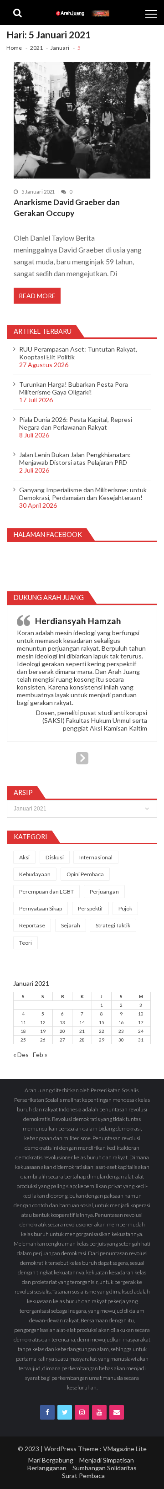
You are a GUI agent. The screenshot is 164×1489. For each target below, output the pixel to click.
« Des (21, 1054)
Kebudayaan (35, 874)
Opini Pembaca (85, 874)
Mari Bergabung (50, 1460)
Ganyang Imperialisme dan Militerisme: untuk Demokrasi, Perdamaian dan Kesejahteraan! (83, 493)
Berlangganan (47, 1468)
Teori (25, 942)
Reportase (32, 925)
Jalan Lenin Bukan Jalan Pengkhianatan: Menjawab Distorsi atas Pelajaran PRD (75, 458)
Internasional (96, 857)
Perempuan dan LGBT (46, 891)
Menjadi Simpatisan (106, 1460)
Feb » (40, 1054)
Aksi (24, 857)
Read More (37, 296)
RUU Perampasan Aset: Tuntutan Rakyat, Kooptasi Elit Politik (78, 353)
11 (23, 1022)
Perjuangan (104, 891)
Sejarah (70, 925)
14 (82, 1022)
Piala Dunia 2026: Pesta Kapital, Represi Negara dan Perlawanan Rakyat (75, 423)
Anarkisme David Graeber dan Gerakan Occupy (67, 207)
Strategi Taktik (113, 925)
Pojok (125, 908)
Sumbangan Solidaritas (104, 1468)
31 (141, 1039)
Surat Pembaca (83, 1475)
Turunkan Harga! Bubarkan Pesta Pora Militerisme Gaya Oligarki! (73, 388)
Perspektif (90, 908)
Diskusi (55, 857)
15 (101, 1022)
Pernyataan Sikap (40, 908)
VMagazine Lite (125, 1448)
